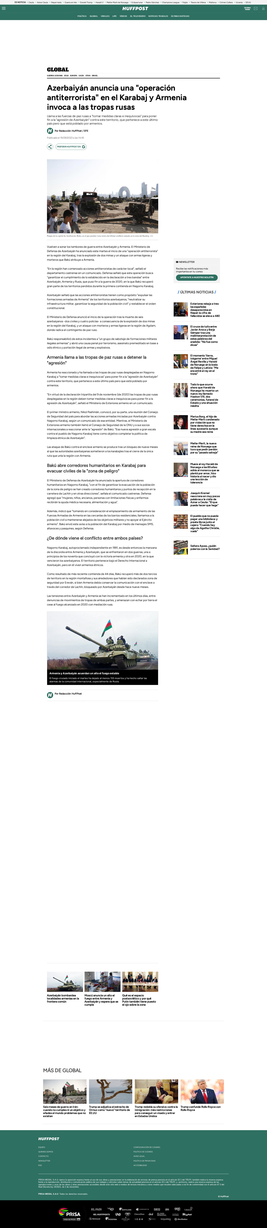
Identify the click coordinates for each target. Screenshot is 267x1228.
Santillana (127, 1209)
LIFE (114, 16)
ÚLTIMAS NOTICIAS (180, 16)
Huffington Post (102, 1214)
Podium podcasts (127, 1219)
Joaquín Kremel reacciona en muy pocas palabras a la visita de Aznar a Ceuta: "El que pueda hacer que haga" (205, 499)
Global (58, 70)
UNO (119, 1214)
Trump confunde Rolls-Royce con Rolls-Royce (201, 1108)
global (94, 16)
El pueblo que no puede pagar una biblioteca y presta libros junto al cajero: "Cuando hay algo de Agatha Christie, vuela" (205, 523)
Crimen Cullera (226, 2)
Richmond (96, 1219)
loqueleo (167, 1219)
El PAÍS (98, 1209)
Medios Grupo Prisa (71, 1219)
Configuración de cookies (147, 1147)
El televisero (138, 16)
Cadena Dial (152, 1214)
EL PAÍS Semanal (163, 1214)
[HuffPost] (48, 1138)
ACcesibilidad (140, 1165)
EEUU (248, 2)
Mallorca (212, 2)
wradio (128, 1214)
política (82, 16)
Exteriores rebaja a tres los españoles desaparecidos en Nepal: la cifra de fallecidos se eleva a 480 (205, 310)
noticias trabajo (158, 16)
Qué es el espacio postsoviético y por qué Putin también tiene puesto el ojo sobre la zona (139, 1000)
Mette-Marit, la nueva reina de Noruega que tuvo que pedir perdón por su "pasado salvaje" (204, 448)
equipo (41, 1147)
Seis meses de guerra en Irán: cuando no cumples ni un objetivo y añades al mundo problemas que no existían (64, 1111)
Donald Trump (86, 2)
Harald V (100, 2)
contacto (43, 1156)
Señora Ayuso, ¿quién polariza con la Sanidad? (205, 547)
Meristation (181, 1219)
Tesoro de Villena (198, 2)
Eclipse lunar (137, 2)
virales (105, 16)
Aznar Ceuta (42, 2)
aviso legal (139, 1156)
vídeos (123, 16)
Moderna (111, 1219)
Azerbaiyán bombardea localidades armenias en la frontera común (63, 998)
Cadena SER (157, 1209)
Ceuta (31, 2)
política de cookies (143, 1152)
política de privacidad (144, 1161)
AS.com (167, 1209)
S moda (153, 1219)
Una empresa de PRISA (71, 1211)
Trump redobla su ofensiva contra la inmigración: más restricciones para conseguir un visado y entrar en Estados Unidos (156, 1111)
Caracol (188, 1209)
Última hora (247, 8)
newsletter (44, 1161)
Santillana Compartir (144, 1209)
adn (177, 1209)
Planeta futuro (174, 1214)
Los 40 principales (113, 1209)
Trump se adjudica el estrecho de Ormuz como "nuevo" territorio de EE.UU (109, 1110)
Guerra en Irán (71, 2)
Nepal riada (56, 2)
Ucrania (239, 2)
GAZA (81, 76)
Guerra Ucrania (55, 76)
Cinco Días (140, 1214)
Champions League (170, 2)
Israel (95, 76)
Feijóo (185, 2)
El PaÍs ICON (140, 1219)
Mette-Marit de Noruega (117, 2)
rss (40, 1165)
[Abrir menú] (4, 8)
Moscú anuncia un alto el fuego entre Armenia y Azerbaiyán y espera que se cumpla (101, 1000)
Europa (73, 76)
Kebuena (185, 1214)
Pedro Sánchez (152, 2)
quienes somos (45, 1152)
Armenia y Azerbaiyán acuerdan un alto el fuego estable (84, 673)
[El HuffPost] (135, 8)
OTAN (87, 76)
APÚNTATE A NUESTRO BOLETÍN (197, 277)
